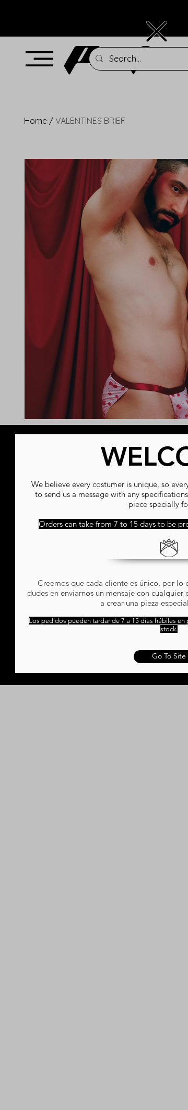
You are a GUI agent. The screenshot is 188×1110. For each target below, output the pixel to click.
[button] (156, 31)
